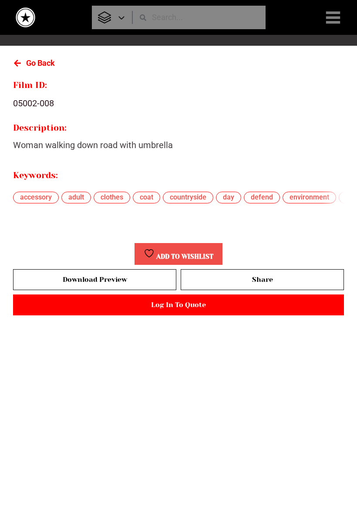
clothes (112, 197)
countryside (188, 197)
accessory (36, 197)
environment (309, 197)
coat (146, 197)
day (228, 197)
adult (76, 197)
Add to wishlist (184, 256)
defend (262, 197)
